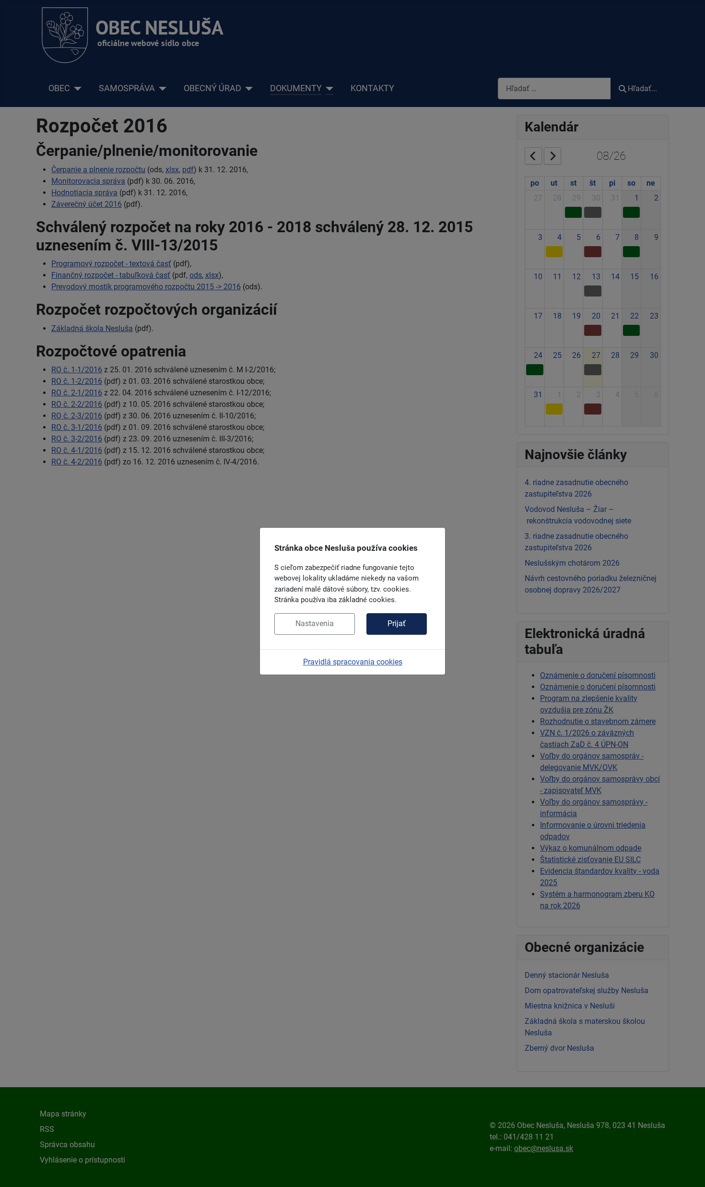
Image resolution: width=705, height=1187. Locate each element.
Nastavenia (314, 623)
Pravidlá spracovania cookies (352, 661)
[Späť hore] (688, 1169)
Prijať (397, 623)
